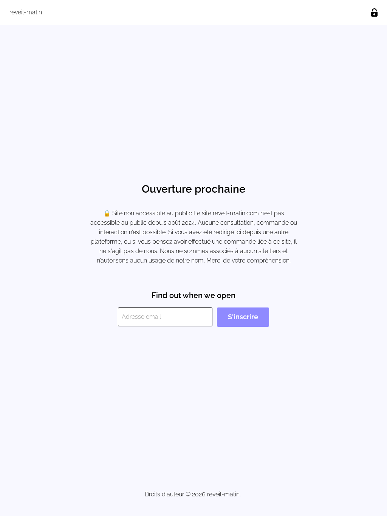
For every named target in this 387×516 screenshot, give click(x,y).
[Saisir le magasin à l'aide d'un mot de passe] (374, 12)
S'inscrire (243, 317)
